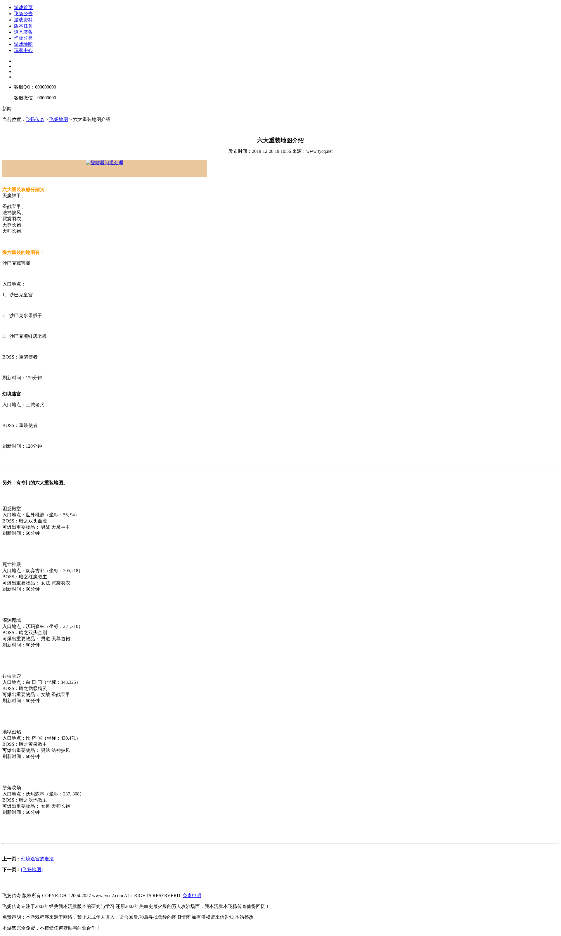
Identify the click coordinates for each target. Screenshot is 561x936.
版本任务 (23, 25)
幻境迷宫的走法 (37, 858)
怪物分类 (23, 38)
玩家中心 (23, 50)
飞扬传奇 (35, 119)
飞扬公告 (23, 13)
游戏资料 (23, 19)
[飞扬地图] (32, 869)
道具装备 (23, 32)
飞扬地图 (58, 119)
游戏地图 (23, 44)
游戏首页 (23, 7)
